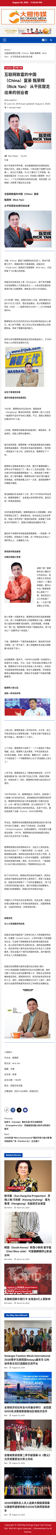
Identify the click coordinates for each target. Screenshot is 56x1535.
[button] (4, 40)
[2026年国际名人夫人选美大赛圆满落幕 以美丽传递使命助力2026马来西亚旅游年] (28, 1483)
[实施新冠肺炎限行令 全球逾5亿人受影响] (28, 1279)
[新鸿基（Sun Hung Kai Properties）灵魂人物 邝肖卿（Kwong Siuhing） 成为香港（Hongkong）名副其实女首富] (28, 1176)
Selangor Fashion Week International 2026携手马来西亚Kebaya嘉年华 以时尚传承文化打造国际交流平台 (27, 1359)
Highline (9, 68)
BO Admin (8, 1207)
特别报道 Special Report (27, 1287)
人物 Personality (24, 1239)
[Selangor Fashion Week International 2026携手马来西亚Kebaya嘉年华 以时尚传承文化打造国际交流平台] (28, 1336)
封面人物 (18, 68)
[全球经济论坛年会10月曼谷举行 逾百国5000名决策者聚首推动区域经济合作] (28, 1387)
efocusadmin (10, 100)
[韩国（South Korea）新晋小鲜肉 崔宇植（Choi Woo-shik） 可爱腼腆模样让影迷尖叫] (28, 1227)
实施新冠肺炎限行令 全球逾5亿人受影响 (27, 1299)
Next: (28, 1137)
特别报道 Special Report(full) (19, 1291)
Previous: (27, 1123)
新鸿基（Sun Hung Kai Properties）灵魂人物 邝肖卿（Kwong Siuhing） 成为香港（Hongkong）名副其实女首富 (27, 1199)
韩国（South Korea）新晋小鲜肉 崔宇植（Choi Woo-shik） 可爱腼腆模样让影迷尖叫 (28, 1251)
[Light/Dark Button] (44, 40)
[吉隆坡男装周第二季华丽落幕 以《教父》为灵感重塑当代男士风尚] (28, 1435)
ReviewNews (40, 1528)
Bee (5, 1367)
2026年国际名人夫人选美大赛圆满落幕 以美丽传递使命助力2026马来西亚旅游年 (27, 1506)
